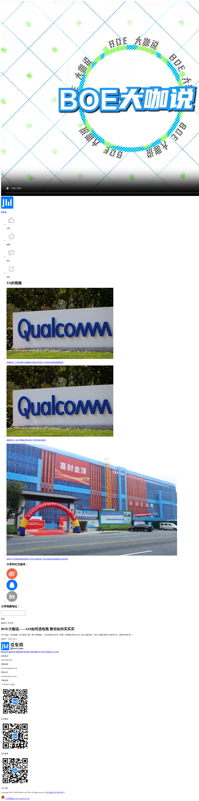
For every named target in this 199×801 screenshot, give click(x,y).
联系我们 (26, 652)
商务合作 (49, 652)
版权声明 (12, 652)
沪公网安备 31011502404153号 (17, 799)
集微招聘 (19, 652)
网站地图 (34, 652)
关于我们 (41, 652)
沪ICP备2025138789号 (54, 792)
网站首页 (4, 652)
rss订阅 (56, 652)
